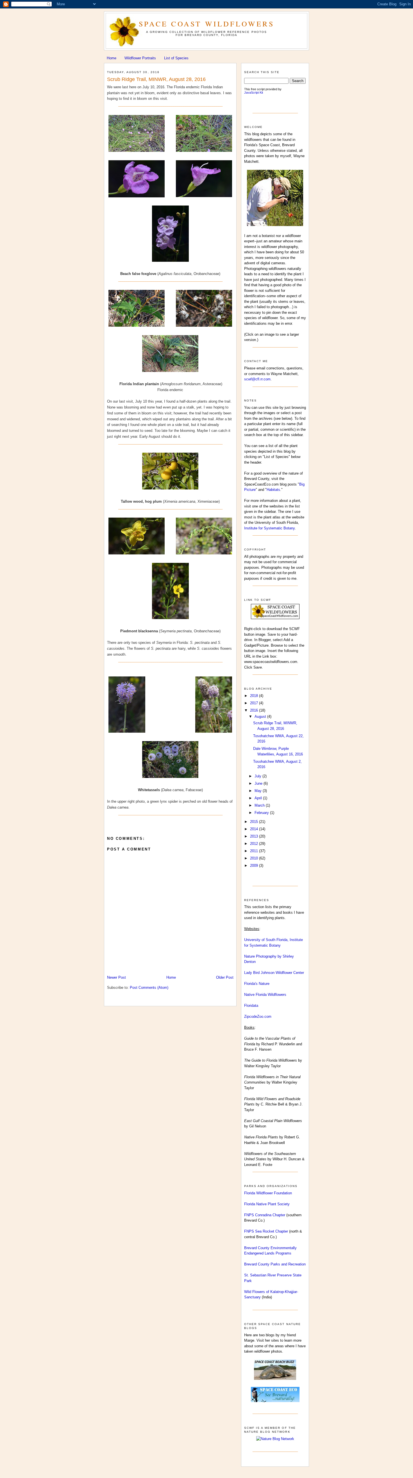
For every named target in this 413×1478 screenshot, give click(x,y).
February (262, 813)
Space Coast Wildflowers (206, 23)
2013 (254, 836)
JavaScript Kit (253, 92)
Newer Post (116, 977)
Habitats (273, 490)
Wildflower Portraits (140, 58)
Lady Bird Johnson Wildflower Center (274, 973)
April (259, 798)
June (259, 783)
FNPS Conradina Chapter (264, 1215)
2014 (254, 829)
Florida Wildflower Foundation (268, 1193)
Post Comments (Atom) (149, 987)
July (258, 776)
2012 (254, 843)
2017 (254, 703)
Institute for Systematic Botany (269, 528)
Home (111, 58)
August (261, 716)
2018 (254, 696)
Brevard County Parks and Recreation (275, 1264)
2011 (254, 851)
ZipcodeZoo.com (257, 1016)
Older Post (224, 977)
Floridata (251, 1005)
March (260, 805)
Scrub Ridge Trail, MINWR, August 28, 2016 (156, 79)
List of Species (176, 58)
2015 (254, 822)
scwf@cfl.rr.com (257, 379)
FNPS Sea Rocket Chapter (266, 1231)
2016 (254, 710)
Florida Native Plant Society (267, 1204)
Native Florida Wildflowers (265, 994)
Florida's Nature (256, 983)
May (259, 791)
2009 (254, 865)
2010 (254, 858)
